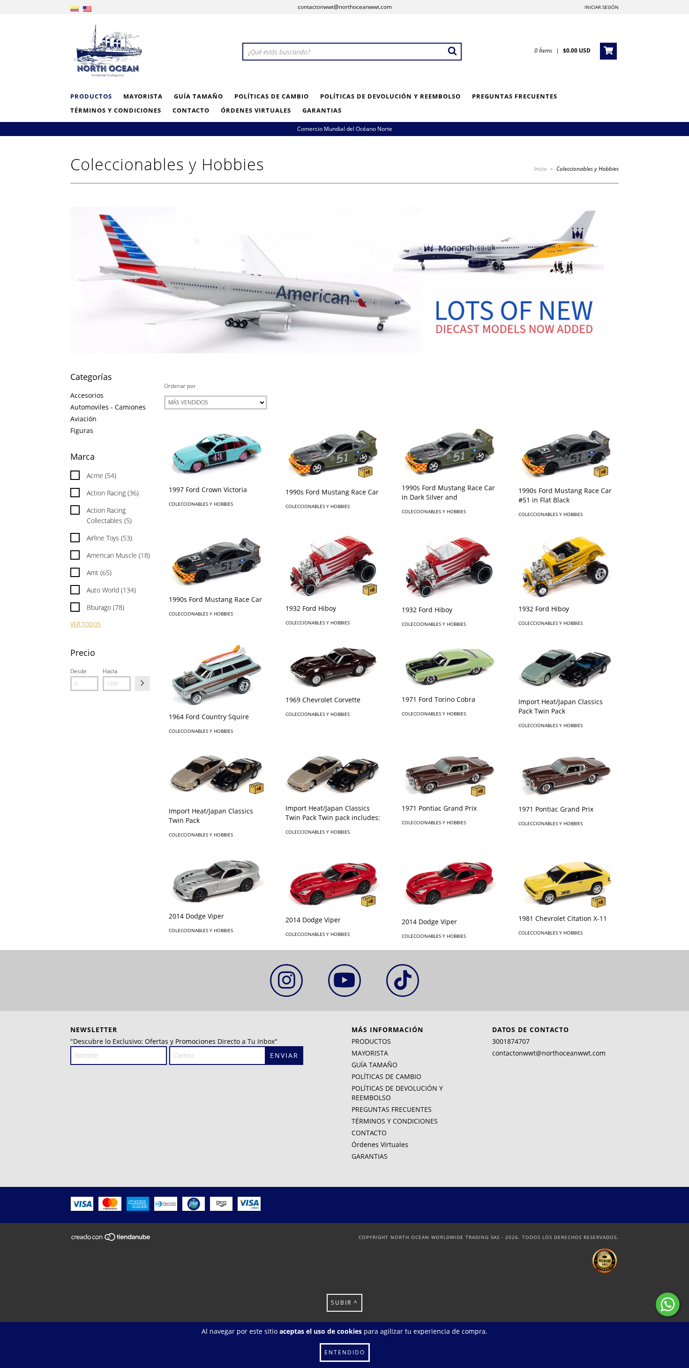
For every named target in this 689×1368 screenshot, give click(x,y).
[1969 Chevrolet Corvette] (333, 667)
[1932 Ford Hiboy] (333, 566)
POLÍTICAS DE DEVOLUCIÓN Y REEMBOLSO (390, 96)
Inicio (540, 169)
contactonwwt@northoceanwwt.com (345, 7)
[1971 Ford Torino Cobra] (449, 666)
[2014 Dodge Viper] (216, 880)
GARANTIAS (322, 110)
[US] (87, 9)
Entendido (344, 1352)
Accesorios (87, 395)
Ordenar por (180, 386)
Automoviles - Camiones (108, 407)
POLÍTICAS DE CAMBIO (271, 96)
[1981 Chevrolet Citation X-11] (566, 881)
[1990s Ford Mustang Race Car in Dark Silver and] (449, 452)
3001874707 (511, 1041)
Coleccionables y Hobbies (201, 504)
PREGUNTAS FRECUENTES (514, 96)
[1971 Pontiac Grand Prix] (449, 774)
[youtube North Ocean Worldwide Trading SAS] (344, 980)
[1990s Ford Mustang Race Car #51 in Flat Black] (566, 454)
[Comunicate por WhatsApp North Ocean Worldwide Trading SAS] (668, 1304)
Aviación (83, 418)
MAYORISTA (143, 96)
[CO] (74, 9)
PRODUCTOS (91, 96)
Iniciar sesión (601, 7)
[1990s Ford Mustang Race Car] (333, 454)
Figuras (81, 430)
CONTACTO (191, 110)
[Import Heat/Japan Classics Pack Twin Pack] (566, 667)
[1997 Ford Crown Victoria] (216, 453)
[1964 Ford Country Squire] (216, 675)
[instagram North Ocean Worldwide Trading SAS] (286, 980)
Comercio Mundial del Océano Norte (344, 129)
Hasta (110, 671)
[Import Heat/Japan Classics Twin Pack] (216, 776)
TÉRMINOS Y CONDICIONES (115, 110)
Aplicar (142, 683)
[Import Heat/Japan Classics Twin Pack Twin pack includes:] (333, 774)
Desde (78, 671)
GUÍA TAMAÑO (198, 96)
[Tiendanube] (111, 1239)
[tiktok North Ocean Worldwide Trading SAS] (402, 980)
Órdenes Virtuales (256, 110)
